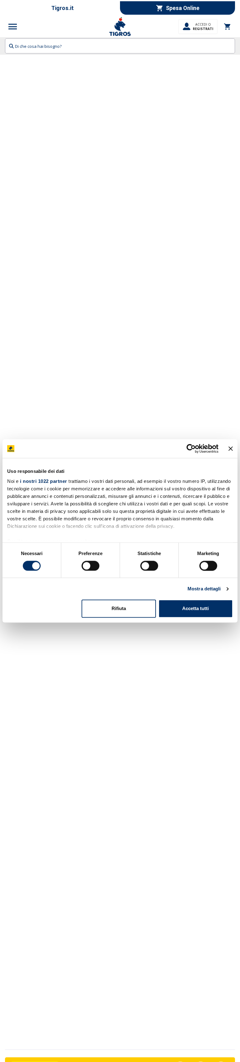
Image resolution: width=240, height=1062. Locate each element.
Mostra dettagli (204, 588)
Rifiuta (119, 608)
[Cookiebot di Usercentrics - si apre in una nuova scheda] (191, 448)
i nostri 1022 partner (43, 481)
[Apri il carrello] (227, 26)
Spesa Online (182, 8)
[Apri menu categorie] (13, 26)
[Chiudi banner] (230, 448)
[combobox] (120, 45)
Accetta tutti (195, 608)
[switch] (90, 566)
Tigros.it (62, 8)
